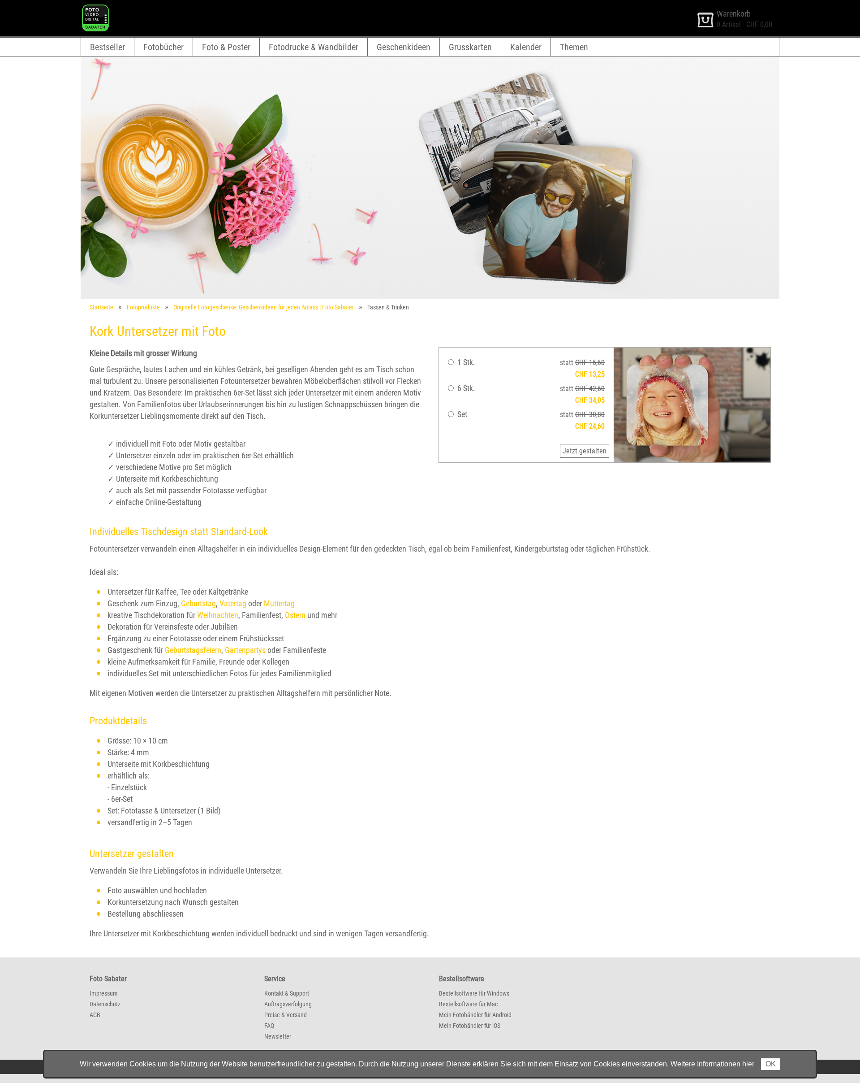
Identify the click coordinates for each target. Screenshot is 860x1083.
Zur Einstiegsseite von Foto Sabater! (133, 8)
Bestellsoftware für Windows (474, 993)
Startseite (101, 307)
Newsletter (277, 1036)
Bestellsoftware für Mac (468, 1004)
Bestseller (107, 47)
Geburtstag (198, 603)
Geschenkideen (403, 47)
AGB (95, 1014)
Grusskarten (470, 47)
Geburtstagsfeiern (193, 650)
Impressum (104, 993)
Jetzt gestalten (584, 451)
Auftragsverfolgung (288, 1004)
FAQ (269, 1025)
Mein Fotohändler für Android (475, 1014)
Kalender (526, 47)
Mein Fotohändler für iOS (469, 1025)
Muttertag (279, 603)
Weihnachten (217, 615)
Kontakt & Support (286, 993)
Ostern (295, 615)
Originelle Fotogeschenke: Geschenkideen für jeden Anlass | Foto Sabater (263, 307)
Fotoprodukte (143, 307)
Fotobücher (163, 47)
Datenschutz (105, 1004)
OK (770, 1064)
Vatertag (232, 603)
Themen (574, 47)
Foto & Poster (226, 47)
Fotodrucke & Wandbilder (313, 47)
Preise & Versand (285, 1014)
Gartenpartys (245, 650)
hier (748, 1064)
